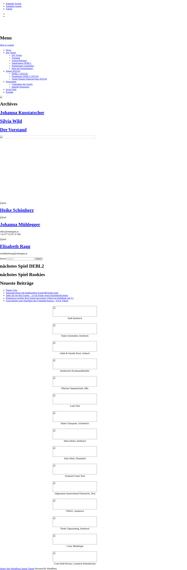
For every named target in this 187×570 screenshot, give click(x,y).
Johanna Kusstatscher (22, 112)
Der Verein (11, 52)
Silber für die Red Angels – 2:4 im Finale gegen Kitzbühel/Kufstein (37, 295)
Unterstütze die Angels (22, 84)
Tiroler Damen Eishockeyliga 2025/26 (29, 79)
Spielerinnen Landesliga (23, 66)
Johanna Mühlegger (20, 224)
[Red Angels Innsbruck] (75, 97)
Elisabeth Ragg (15, 246)
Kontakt (9, 92)
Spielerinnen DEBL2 (21, 63)
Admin (9, 9)
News (8, 50)
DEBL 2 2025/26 (20, 73)
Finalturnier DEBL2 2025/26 (25, 76)
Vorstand (16, 58)
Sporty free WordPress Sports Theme (17, 568)
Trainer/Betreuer (19, 60)
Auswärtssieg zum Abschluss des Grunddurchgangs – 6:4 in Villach (37, 300)
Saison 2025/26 (13, 71)
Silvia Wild (11, 121)
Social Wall (11, 89)
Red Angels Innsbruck (22, 23)
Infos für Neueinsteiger (22, 68)
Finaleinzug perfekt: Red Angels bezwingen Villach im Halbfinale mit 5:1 (40, 298)
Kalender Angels (13, 3)
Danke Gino (11, 290)
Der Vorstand (13, 129)
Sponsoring (11, 81)
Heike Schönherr (17, 210)
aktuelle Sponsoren (20, 87)
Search (3, 258)
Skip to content (7, 45)
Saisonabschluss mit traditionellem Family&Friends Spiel (32, 293)
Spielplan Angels (13, 6)
